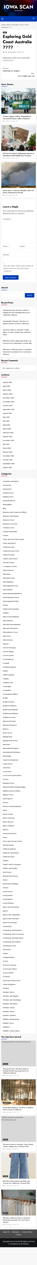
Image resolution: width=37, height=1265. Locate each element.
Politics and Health (10, 868)
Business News (8, 520)
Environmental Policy (11, 601)
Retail (5, 880)
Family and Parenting (11, 609)
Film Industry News (10, 632)
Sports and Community (11, 915)
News (4, 32)
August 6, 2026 (12, 1186)
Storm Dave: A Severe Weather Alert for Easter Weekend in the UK (18, 191)
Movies (5, 802)
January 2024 (7, 452)
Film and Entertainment (11, 624)
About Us (6, 1232)
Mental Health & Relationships (14, 787)
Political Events (9, 857)
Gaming (6, 679)
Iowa (6, 52)
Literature (7, 768)
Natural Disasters (9, 833)
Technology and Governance (13, 934)
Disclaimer (16, 1232)
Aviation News (8, 493)
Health (5, 698)
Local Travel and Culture (12, 775)
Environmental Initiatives (12, 593)
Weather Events (9, 1008)
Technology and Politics (12, 942)
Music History (8, 822)
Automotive (7, 489)
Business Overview (10, 524)
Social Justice (8, 895)
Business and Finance (11, 516)
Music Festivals (9, 818)
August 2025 (7, 413)
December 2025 (8, 398)
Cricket (5, 535)
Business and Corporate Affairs (15, 512)
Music (5, 810)
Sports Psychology (10, 922)
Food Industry (8, 659)
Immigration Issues (10, 741)
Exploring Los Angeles (11, 69)
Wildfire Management (11, 1019)
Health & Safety (9, 702)
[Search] (33, 18)
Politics (5, 860)
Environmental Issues (11, 597)
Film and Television (10, 628)
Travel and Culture (10, 969)
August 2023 (7, 467)
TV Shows (6, 977)
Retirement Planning (10, 884)
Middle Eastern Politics (11, 791)
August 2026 (7, 382)
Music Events (8, 814)
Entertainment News (10, 586)
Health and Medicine (10, 710)
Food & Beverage (9, 648)
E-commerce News (10, 566)
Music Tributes (8, 826)
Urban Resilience (9, 984)
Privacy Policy (27, 1232)
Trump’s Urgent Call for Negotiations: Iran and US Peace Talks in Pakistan (17, 117)
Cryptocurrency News (11, 551)
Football (6, 663)
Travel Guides (8, 973)
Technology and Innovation (13, 938)
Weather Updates (12, 185)
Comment (7, 219)
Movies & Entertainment (12, 806)
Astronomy (7, 485)
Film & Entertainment (11, 617)
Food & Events (8, 655)
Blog (4, 508)
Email (23, 246)
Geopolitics (7, 690)
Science (5, 888)
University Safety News (12, 980)
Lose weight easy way (26, 74)
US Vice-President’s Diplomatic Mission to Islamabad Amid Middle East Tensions (18, 154)
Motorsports (8, 799)
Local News (7, 771)
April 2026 (6, 386)
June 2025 (6, 417)
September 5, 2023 (15, 52)
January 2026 (7, 394)
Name (6, 246)
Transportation (8, 957)
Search (4, 287)
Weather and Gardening (12, 1000)
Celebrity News (8, 528)
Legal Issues (8, 764)
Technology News (9, 946)
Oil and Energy (8, 845)
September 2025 (8, 409)
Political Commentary (11, 853)
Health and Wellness (10, 713)
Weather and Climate (10, 996)
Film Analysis (8, 621)
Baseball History (9, 501)
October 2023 (7, 460)
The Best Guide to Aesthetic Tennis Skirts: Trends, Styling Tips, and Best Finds (17, 332)
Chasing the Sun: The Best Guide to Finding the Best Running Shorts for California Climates (16, 312)
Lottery (5, 779)
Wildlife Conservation (11, 1031)
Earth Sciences (8, 570)
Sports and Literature (11, 919)
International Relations (11, 752)
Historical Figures (10, 725)
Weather (6, 988)
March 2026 (7, 390)
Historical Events (9, 721)
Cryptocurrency (9, 547)
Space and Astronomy (11, 907)
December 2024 (8, 440)
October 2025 (7, 405)
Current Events (8, 562)
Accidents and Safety (11, 481)
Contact (18, 1234)
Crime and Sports (9, 543)
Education (6, 574)
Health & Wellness (10, 706)
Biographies (7, 504)
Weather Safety (8, 1011)
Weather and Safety (10, 1004)
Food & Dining (8, 651)
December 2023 (8, 456)
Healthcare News (9, 717)
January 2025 (7, 436)
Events (5, 605)
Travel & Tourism (9, 965)
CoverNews (13, 1244)
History (6, 729)
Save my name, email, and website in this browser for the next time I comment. (18, 268)
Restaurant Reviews (10, 876)
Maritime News (8, 783)
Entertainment (8, 582)
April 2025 (6, 425)
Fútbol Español (8, 675)
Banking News (8, 497)
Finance (6, 644)
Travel (5, 961)
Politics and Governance (12, 864)
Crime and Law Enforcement (13, 539)
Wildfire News (8, 1023)
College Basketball (10, 532)
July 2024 (6, 444)
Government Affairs (10, 694)
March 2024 (7, 448)
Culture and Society (10, 559)
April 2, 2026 (12, 195)
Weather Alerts (8, 992)
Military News (8, 795)
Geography (7, 686)
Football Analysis (9, 667)
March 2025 (7, 429)
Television (7, 950)
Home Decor (7, 733)
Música (5, 830)
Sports (5, 911)
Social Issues (8, 891)
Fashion (6, 613)
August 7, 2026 (12, 1075)
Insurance (6, 744)
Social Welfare (8, 903)
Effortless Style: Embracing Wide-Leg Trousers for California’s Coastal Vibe (17, 342)
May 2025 (6, 421)
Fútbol (5, 671)
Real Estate (7, 872)
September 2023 (8, 464)
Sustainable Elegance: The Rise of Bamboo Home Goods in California (16, 322)
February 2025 (8, 433)
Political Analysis (9, 849)
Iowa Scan (18, 7)
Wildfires (6, 1027)
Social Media (7, 899)
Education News (9, 578)
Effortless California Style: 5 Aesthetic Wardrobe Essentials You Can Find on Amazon (17, 351)
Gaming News (8, 682)
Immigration (7, 737)
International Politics (11, 748)
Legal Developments (10, 760)
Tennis (5, 953)
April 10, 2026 (12, 121)
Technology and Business (12, 930)
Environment (7, 590)
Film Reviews (8, 640)
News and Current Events (12, 841)
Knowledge (7, 756)
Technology (7, 926)
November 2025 (8, 402)
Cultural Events (9, 555)
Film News (7, 636)
